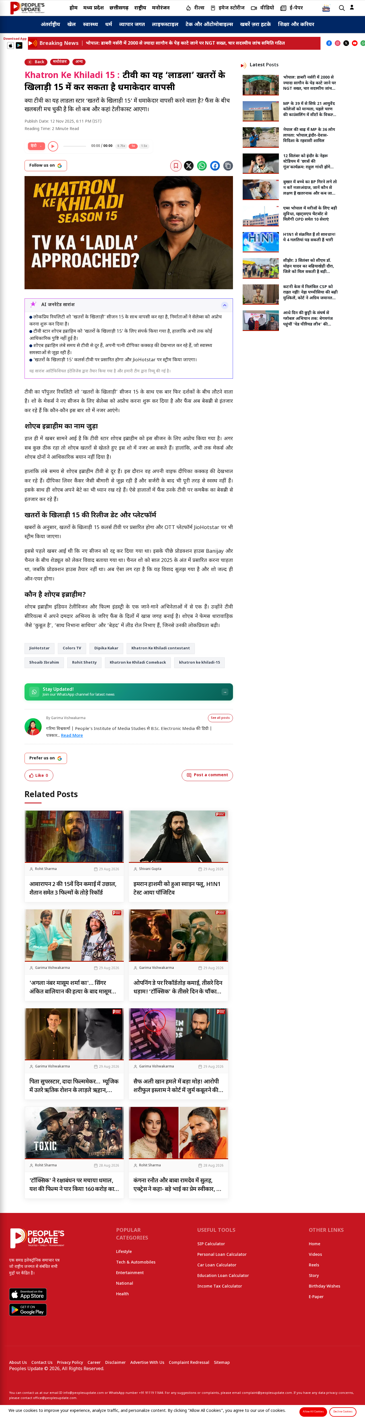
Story (314, 1276)
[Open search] (342, 8)
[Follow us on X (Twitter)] (346, 43)
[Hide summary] (224, 305)
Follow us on (42, 165)
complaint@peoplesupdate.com (267, 1393)
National (124, 1283)
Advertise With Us (147, 1363)
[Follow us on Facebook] (329, 43)
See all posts (220, 718)
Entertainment (130, 1273)
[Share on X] (189, 166)
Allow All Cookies (313, 1412)
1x (133, 146)
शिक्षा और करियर (296, 24)
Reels (314, 1265)
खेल (71, 24)
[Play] (53, 146)
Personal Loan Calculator (222, 1255)
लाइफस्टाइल (165, 24)
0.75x (121, 146)
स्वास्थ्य (90, 24)
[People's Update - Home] (27, 8)
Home (314, 1244)
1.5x (144, 146)
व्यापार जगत (132, 24)
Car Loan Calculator (216, 1265)
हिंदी (33, 146)
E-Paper (316, 1297)
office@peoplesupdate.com (54, 1398)
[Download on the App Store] (10, 45)
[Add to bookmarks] (176, 165)
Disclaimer (115, 1363)
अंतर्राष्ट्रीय (50, 24)
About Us (18, 1363)
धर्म (108, 24)
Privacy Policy (70, 1363)
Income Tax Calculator (219, 1286)
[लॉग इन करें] (352, 7)
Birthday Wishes (324, 1286)
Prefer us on (42, 758)
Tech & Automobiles (135, 1262)
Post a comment (211, 775)
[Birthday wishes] (326, 8)
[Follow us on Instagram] (337, 43)
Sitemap (222, 1363)
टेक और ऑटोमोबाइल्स (209, 24)
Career (94, 1363)
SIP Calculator (211, 1244)
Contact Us (41, 1363)
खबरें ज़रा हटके (255, 24)
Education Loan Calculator (223, 1276)
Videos (315, 1255)
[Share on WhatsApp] (202, 166)
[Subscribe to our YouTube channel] (355, 43)
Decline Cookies (342, 1412)
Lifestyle (124, 1252)
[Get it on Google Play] (19, 45)
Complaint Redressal (189, 1363)
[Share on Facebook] (215, 166)
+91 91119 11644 (151, 1393)
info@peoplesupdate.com (83, 1393)
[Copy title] (228, 166)
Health (122, 1294)
